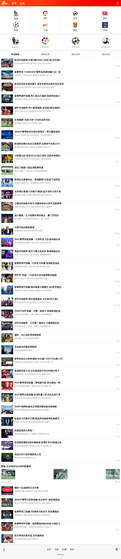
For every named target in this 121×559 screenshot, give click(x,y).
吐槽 (64, 549)
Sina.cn (61, 555)
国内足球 (76, 54)
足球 (22, 3)
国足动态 (106, 54)
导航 (57, 549)
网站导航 (118, 4)
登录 (72, 549)
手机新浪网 (4, 3)
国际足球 (45, 54)
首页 (49, 549)
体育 (14, 3)
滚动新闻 (15, 54)
